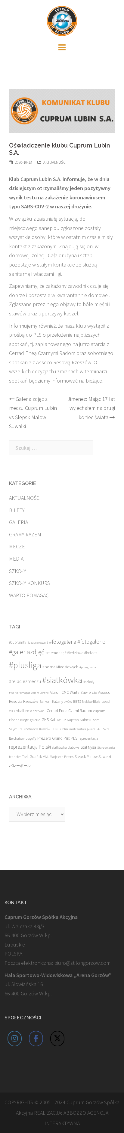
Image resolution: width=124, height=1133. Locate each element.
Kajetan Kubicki (79, 719)
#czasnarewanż (37, 642)
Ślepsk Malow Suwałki (93, 756)
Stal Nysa (88, 747)
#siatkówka (62, 680)
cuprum (99, 710)
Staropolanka (106, 748)
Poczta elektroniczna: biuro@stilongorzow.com (57, 962)
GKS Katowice (54, 719)
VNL (46, 756)
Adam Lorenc (39, 693)
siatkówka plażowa (65, 747)
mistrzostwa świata (82, 729)
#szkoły (88, 681)
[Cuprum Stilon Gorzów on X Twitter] (57, 1038)
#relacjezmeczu (25, 681)
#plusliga (25, 665)
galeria (35, 719)
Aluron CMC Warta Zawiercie (73, 692)
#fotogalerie (91, 641)
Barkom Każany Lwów (55, 701)
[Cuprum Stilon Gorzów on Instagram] (15, 1038)
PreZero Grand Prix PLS (57, 738)
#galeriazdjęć (26, 652)
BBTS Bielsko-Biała (87, 701)
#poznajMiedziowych (60, 666)
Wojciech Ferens (61, 756)
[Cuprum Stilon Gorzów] (62, 20)
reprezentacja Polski (30, 747)
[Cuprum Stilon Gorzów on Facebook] (36, 1038)
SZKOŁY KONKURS (29, 583)
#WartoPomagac (19, 693)
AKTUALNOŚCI (55, 162)
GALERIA (18, 522)
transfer (15, 756)
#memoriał (54, 652)
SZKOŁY (17, 571)
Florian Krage (19, 719)
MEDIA (16, 558)
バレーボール (20, 765)
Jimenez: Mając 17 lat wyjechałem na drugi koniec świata (91, 408)
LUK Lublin (59, 729)
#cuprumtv (17, 642)
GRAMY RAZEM (25, 534)
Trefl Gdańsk (32, 756)
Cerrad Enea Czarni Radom (69, 710)
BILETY (17, 510)
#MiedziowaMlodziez (81, 652)
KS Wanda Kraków (37, 729)
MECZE (17, 546)
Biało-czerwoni (35, 711)
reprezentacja (88, 738)
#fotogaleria (62, 641)
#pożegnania (87, 667)
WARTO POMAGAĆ (29, 595)
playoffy (31, 738)
